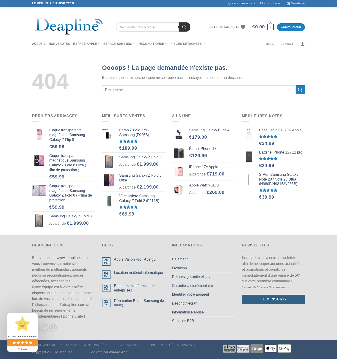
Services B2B (183, 321)
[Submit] (300, 89)
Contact (276, 3)
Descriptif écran (184, 303)
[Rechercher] (184, 27)
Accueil (39, 44)
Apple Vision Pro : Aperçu (135, 259)
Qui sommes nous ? (241, 3)
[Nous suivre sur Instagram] (44, 328)
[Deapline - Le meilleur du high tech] (70, 27)
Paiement (180, 259)
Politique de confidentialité (150, 345)
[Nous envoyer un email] (53, 328)
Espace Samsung (118, 44)
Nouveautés (59, 44)
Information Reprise (188, 312)
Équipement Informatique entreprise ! (134, 288)
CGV (119, 345)
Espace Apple (85, 44)
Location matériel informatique (138, 273)
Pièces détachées (186, 44)
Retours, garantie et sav (191, 277)
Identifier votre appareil (190, 294)
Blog (263, 3)
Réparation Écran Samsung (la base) (139, 303)
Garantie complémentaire (192, 286)
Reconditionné (151, 44)
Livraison (179, 268)
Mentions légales (98, 345)
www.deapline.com (72, 258)
